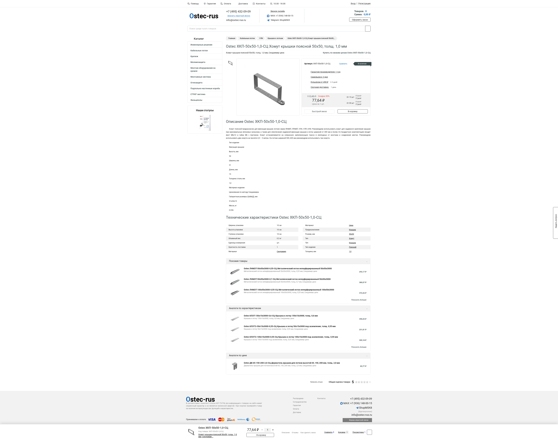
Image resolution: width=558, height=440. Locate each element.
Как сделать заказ (308, 433)
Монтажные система (201, 77)
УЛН (261, 38)
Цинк (351, 225)
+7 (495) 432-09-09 (238, 11)
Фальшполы (196, 100)
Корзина (341, 432)
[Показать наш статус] (205, 122)
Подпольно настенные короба (205, 88)
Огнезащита (196, 82)
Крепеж (194, 56)
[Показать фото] (230, 62)
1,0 (350, 251)
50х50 (351, 234)
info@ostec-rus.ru (361, 414)
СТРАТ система (198, 94)
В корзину (352, 111)
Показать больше (358, 300)
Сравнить (328, 432)
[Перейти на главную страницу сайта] (203, 15)
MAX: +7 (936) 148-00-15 (281, 16)
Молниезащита (198, 62)
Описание (286, 433)
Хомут (351, 238)
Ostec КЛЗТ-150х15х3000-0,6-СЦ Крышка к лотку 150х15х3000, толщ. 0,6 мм (281, 316)
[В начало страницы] (369, 432)
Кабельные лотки (199, 50)
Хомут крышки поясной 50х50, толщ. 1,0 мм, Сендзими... (217, 435)
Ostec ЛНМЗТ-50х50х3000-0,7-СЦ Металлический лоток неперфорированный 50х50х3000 (287, 279)
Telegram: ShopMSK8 (280, 20)
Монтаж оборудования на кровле (203, 69)
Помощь (195, 3)
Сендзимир (281, 251)
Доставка (243, 3)
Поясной (352, 247)
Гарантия (211, 3)
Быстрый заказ (319, 111)
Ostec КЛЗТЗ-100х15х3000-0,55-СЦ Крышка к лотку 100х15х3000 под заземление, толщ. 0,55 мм (291, 337)
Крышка (352, 230)
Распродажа (298, 398)
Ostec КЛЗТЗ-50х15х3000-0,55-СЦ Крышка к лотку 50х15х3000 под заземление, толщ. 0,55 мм (290, 326)
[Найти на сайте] (368, 29)
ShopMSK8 (365, 407)
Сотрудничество (300, 402)
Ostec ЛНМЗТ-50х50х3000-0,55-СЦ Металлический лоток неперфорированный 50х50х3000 (288, 268)
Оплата (227, 3)
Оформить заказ (360, 20)
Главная (231, 38)
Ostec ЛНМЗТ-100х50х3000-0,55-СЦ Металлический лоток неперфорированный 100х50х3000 (289, 290)
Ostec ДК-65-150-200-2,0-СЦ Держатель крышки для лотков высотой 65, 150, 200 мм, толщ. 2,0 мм (292, 363)
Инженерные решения (201, 45)
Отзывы (295, 433)
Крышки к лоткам (275, 38)
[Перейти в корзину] (351, 13)
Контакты (260, 3)
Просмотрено (358, 432)
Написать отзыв (316, 382)
